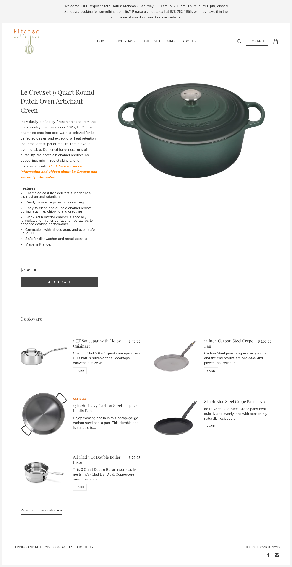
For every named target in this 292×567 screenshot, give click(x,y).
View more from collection (41, 510)
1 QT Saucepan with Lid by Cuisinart (97, 343)
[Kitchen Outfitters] (29, 40)
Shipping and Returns (30, 547)
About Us (85, 547)
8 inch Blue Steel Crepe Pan (229, 401)
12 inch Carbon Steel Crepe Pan (228, 343)
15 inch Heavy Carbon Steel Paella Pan (97, 408)
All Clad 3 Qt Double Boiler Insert (97, 459)
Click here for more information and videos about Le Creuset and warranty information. (59, 171)
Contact (257, 41)
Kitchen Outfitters (268, 547)
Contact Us (63, 547)
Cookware (31, 319)
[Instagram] (277, 555)
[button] (80, 370)
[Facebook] (268, 555)
